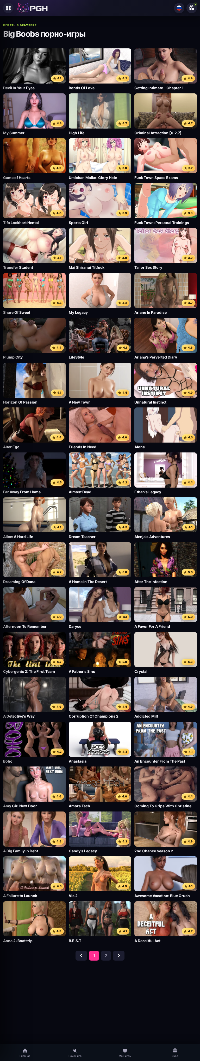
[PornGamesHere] (32, 8)
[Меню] (8, 8)
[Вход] (191, 8)
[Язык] (179, 8)
